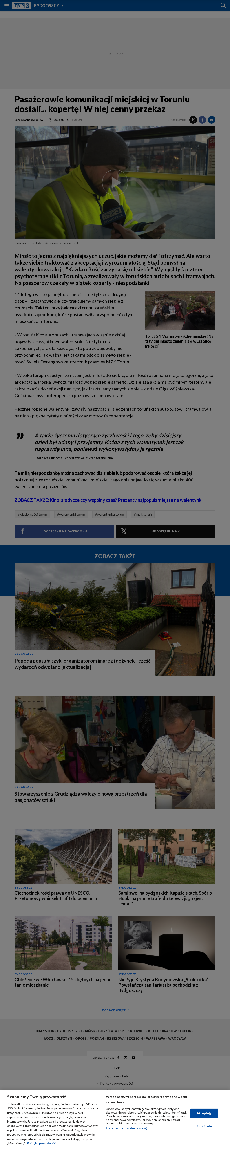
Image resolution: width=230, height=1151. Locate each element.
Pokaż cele (204, 1126)
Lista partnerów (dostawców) (126, 1128)
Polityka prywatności (41, 1143)
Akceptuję (204, 1113)
